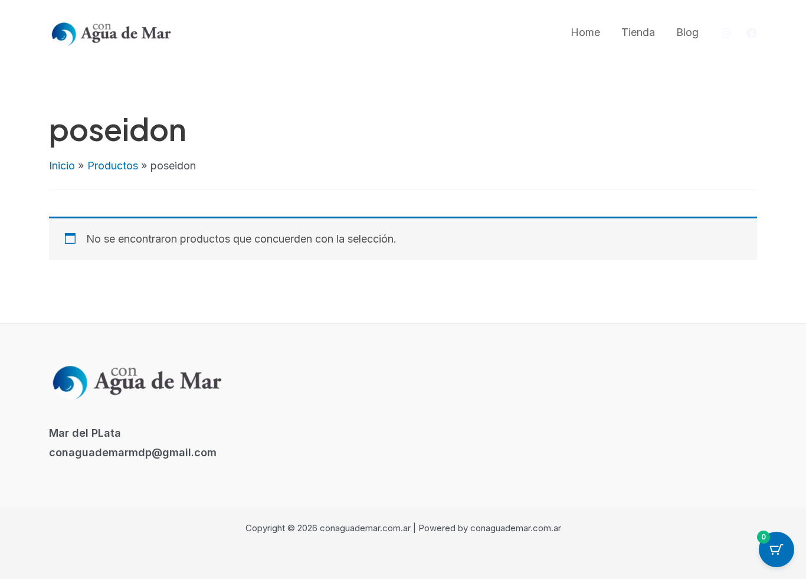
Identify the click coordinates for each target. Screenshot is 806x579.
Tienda (638, 32)
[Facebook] (751, 33)
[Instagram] (726, 33)
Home (585, 32)
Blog (687, 32)
